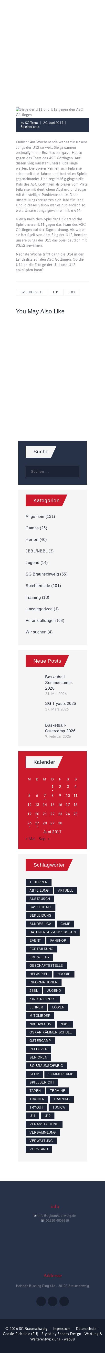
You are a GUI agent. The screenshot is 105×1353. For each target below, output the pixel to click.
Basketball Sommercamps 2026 (59, 682)
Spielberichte (69, 56)
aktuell (65, 890)
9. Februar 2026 (58, 736)
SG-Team (32, 122)
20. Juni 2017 (53, 122)
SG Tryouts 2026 (60, 703)
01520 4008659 (57, 1220)
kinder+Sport (43, 999)
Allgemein (35, 516)
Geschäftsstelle (46, 965)
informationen (44, 982)
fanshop (58, 940)
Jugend (32, 563)
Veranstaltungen (41, 620)
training (62, 1099)
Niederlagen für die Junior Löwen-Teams (52, 344)
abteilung (39, 890)
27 (37, 823)
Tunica (58, 1107)
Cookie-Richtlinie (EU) (20, 1334)
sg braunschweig (46, 1066)
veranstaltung (44, 1124)
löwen (58, 1007)
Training (33, 597)
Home (24, 56)
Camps (32, 528)
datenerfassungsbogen (53, 932)
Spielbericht (32, 292)
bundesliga (40, 924)
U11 (56, 292)
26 (29, 823)
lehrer (36, 1007)
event (35, 940)
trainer (37, 1099)
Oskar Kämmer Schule (51, 1032)
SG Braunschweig (42, 574)
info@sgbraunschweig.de (57, 1216)
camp (65, 924)
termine (57, 1091)
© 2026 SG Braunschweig (26, 1329)
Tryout (36, 1107)
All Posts (43, 56)
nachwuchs (40, 1024)
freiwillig (39, 957)
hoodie (64, 974)
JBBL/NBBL (37, 551)
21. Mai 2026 (56, 694)
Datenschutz (86, 1329)
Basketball (41, 907)
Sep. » (44, 839)
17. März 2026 (57, 709)
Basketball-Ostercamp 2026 (60, 728)
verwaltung (41, 1141)
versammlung (43, 1132)
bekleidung (40, 915)
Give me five (52, 396)
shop (34, 1074)
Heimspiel (39, 974)
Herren (32, 539)
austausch (40, 899)
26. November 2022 (52, 389)
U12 (72, 292)
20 (37, 814)
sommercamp (60, 1074)
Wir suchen (36, 632)
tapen (35, 1091)
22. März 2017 (52, 333)
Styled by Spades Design (61, 1334)
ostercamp (40, 1041)
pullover (38, 1049)
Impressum (62, 1329)
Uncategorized (39, 609)
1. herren (39, 882)
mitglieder (40, 1016)
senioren (38, 1057)
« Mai (31, 839)
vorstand (39, 1149)
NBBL (65, 1024)
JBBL (34, 990)
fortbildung (41, 949)
